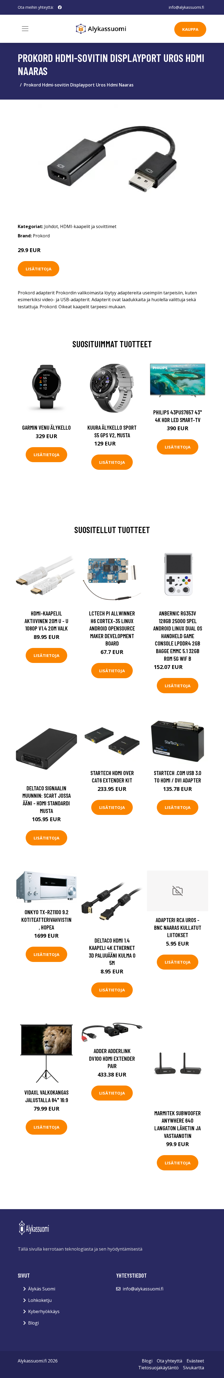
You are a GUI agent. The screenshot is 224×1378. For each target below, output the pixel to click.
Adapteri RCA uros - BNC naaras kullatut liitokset (177, 927)
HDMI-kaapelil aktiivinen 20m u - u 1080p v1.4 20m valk (46, 621)
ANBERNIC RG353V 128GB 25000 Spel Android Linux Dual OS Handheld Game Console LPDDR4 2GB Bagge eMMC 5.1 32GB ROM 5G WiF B (177, 636)
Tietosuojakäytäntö (158, 1368)
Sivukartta (193, 1368)
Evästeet (195, 1361)
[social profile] (60, 7)
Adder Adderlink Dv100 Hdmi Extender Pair (112, 1058)
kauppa (190, 29)
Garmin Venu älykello (46, 427)
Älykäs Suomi (41, 1289)
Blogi (33, 1323)
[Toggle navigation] (25, 28)
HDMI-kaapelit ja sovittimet (88, 226)
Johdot (51, 226)
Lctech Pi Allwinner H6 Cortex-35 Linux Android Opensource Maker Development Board (112, 628)
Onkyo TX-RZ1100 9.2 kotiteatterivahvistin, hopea (46, 919)
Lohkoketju (40, 1300)
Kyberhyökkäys (44, 1311)
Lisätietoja (38, 268)
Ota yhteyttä (169, 1361)
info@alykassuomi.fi (186, 7)
